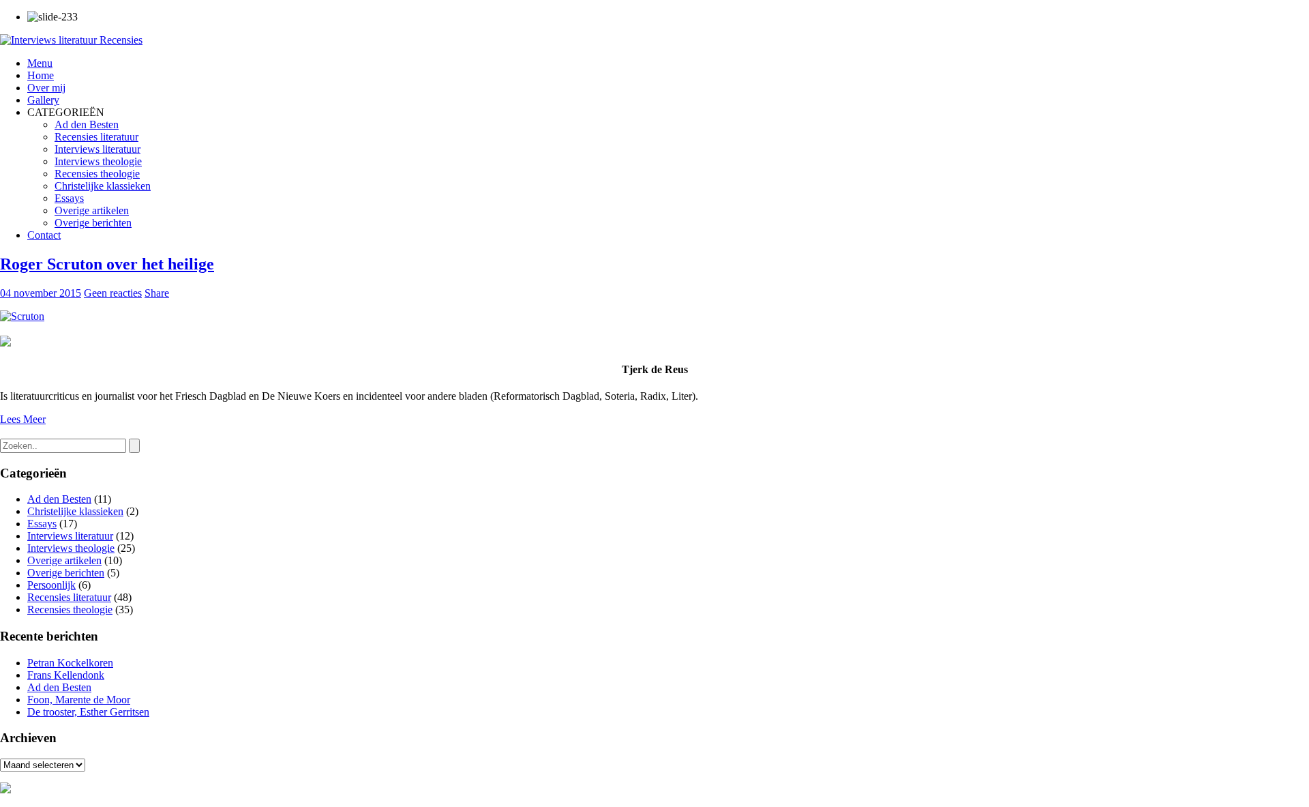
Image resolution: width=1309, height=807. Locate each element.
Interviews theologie (98, 161)
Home (40, 75)
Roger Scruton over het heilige (107, 264)
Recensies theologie (97, 173)
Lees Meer (23, 419)
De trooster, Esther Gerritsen (88, 712)
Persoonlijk (51, 585)
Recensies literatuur (96, 137)
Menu (39, 63)
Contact (44, 235)
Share (157, 293)
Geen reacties (113, 293)
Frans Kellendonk (65, 675)
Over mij (46, 87)
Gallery (43, 100)
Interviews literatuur (97, 149)
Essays (69, 198)
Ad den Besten (87, 124)
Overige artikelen (92, 210)
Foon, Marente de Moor (78, 699)
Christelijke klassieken (103, 186)
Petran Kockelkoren (70, 663)
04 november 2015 (40, 293)
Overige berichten (93, 223)
